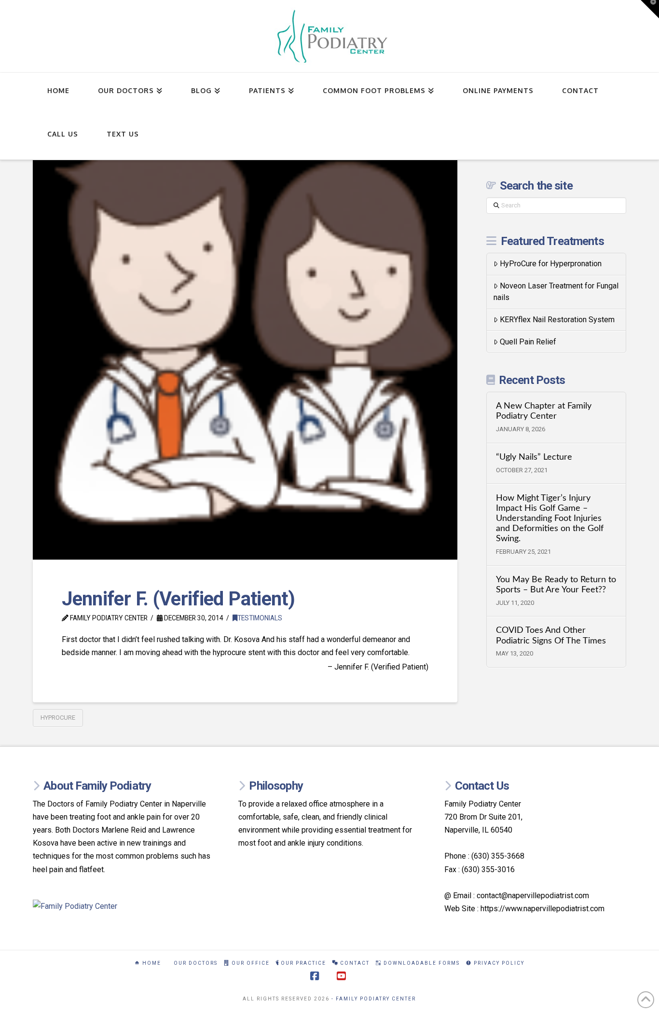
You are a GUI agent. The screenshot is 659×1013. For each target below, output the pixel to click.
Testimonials (259, 618)
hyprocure (58, 717)
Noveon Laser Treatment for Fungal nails (556, 291)
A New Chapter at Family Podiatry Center (543, 411)
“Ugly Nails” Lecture (534, 457)
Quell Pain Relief (528, 341)
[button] (650, 9)
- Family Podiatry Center (373, 998)
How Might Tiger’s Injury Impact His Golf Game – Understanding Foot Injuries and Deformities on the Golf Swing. (550, 518)
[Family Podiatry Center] (124, 906)
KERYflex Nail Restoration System (557, 319)
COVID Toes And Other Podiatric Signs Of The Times (551, 635)
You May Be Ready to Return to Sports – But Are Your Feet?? (556, 584)
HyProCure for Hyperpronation (551, 263)
